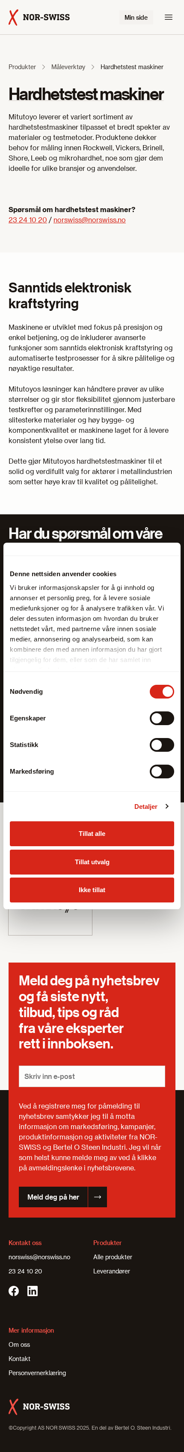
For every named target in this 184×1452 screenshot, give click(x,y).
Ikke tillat (92, 889)
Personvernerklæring (37, 1372)
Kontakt (19, 1358)
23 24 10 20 (28, 220)
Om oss (19, 1344)
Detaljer (146, 806)
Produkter (22, 66)
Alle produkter (112, 1257)
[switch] (162, 718)
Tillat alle (92, 833)
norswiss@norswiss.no (89, 220)
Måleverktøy (68, 66)
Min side (136, 17)
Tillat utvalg (92, 862)
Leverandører (111, 1271)
